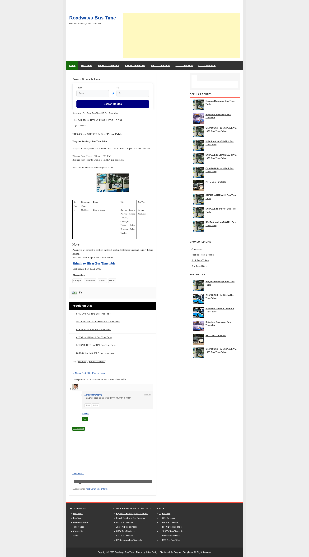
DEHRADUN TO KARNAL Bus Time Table (96, 345)
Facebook (90, 280)
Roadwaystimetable (171, 536)
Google (77, 280)
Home (72, 65)
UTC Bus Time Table (171, 540)
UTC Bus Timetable (124, 522)
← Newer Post (79, 373)
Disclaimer (78, 513)
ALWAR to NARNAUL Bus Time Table (94, 337)
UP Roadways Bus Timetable (129, 540)
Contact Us (78, 531)
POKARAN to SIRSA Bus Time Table (93, 329)
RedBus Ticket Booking (203, 255)
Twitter (102, 280)
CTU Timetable (168, 518)
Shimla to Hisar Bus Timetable (93, 263)
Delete (95, 405)
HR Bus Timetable (97, 362)
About (75, 536)
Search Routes (113, 104)
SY (80, 292)
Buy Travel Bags (199, 266)
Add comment (78, 429)
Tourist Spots (78, 527)
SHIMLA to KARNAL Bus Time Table (93, 314)
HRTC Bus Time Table (172, 527)
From (79, 88)
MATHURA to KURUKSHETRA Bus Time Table (98, 321)
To (118, 88)
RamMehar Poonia (93, 395)
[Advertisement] (181, 35)
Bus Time (82, 362)
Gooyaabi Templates (183, 552)
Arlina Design (152, 552)
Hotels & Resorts (80, 522)
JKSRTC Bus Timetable (126, 527)
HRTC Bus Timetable (125, 531)
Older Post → (93, 373)
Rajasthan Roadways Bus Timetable (132, 513)
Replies (85, 413)
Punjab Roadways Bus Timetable (130, 518)
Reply (88, 405)
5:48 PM (147, 395)
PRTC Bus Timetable (216, 182)
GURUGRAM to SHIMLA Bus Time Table (95, 353)
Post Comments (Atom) (96, 489)
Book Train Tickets (200, 260)
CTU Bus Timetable (124, 536)
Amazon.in (196, 249)
